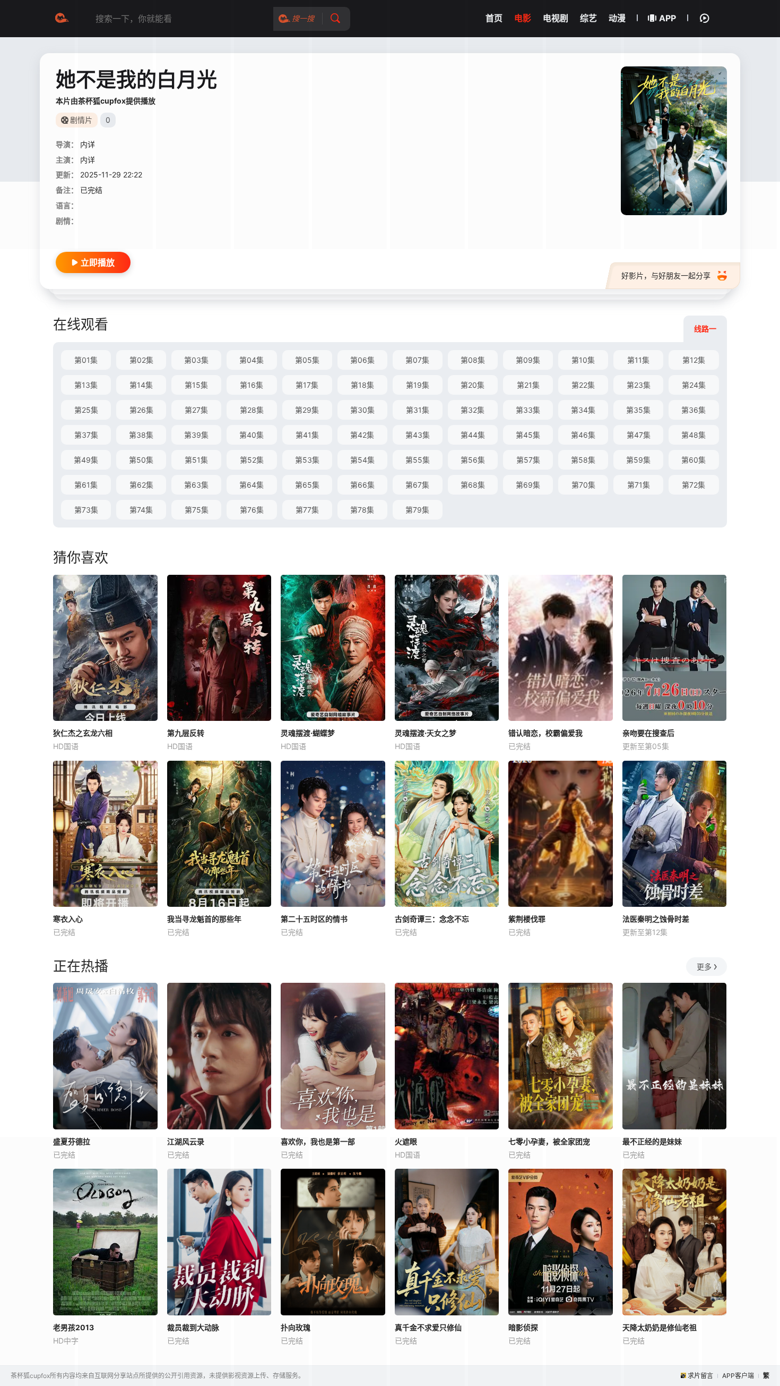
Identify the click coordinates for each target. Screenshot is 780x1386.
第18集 (362, 384)
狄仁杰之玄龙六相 (82, 732)
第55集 (417, 459)
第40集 (251, 434)
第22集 (583, 384)
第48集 (693, 434)
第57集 (528, 459)
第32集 (472, 409)
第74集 (141, 509)
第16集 (251, 384)
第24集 (694, 384)
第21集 (528, 384)
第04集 (251, 359)
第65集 (307, 484)
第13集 (86, 384)
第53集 (307, 459)
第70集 (583, 484)
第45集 (528, 434)
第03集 (196, 359)
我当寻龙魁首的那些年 (204, 918)
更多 (704, 966)
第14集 (141, 384)
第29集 (307, 409)
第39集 (196, 434)
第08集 (473, 359)
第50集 (141, 459)
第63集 (196, 484)
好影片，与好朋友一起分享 (665, 275)
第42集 (362, 434)
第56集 (473, 459)
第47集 (639, 434)
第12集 (693, 359)
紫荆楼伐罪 (526, 918)
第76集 (252, 509)
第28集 (252, 409)
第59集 (638, 459)
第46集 (583, 434)
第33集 (528, 409)
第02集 (141, 359)
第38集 (141, 434)
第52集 (252, 459)
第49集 (86, 459)
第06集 (362, 359)
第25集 (86, 409)
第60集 (693, 459)
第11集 (638, 359)
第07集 (417, 359)
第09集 (528, 359)
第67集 (417, 484)
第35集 (638, 409)
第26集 (141, 409)
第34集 (583, 409)
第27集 (196, 409)
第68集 (473, 484)
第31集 (417, 409)
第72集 (693, 484)
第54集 (362, 459)
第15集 (196, 384)
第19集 (417, 384)
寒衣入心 (68, 918)
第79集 (417, 509)
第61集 (86, 484)
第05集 (307, 359)
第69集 (528, 484)
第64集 (251, 484)
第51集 (196, 459)
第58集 (583, 459)
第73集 (86, 509)
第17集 (307, 384)
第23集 (639, 384)
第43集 (417, 434)
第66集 (362, 484)
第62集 (141, 484)
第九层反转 (185, 732)
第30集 (362, 409)
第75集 (197, 509)
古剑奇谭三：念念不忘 (432, 918)
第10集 (583, 359)
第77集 (307, 509)
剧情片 (81, 119)
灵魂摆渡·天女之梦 (425, 732)
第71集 (638, 484)
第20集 (472, 384)
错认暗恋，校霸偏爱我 (545, 732)
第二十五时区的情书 (314, 918)
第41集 (307, 434)
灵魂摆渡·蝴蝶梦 (308, 732)
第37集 (86, 434)
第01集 (86, 359)
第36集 (693, 409)
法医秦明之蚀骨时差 (655, 918)
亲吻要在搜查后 (648, 732)
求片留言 (700, 1376)
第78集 (362, 509)
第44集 (473, 434)
